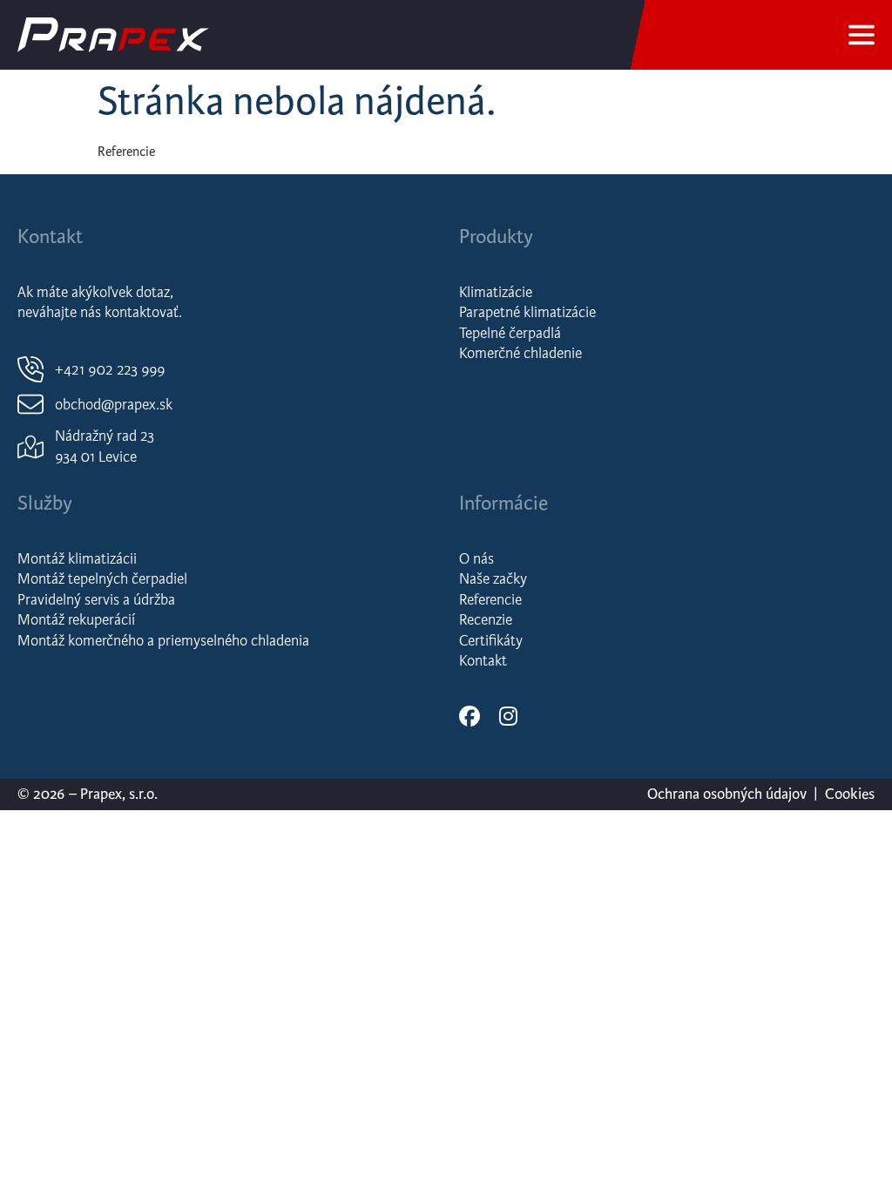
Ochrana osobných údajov (727, 794)
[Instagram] (507, 716)
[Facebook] (469, 716)
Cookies (850, 794)
